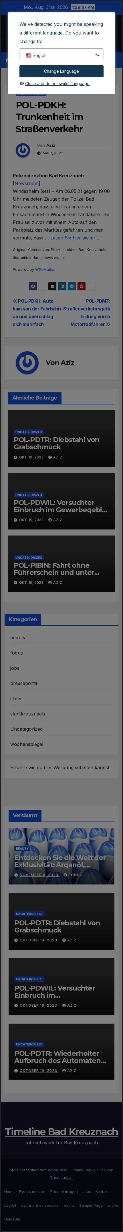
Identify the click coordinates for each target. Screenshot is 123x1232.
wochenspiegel (26, 744)
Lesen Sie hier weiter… (74, 238)
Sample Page (91, 1205)
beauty (17, 637)
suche (112, 1205)
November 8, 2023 (39, 875)
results (69, 1205)
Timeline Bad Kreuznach (61, 1132)
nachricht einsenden (39, 1205)
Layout (10, 1205)
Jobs (86, 1191)
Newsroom (27, 183)
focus (16, 653)
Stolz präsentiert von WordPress (39, 1170)
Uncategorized (28, 432)
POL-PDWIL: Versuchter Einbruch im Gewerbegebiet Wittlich (61, 509)
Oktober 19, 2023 (39, 940)
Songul (76, 875)
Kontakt (102, 1191)
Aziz (50, 145)
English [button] (40, 55)
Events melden (32, 1191)
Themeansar (61, 1177)
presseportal (24, 683)
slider (16, 698)
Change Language (61, 71)
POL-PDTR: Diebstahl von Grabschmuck (56, 443)
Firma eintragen (64, 1191)
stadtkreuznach (27, 714)
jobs (14, 668)
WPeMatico (45, 269)
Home (9, 1191)
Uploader (12, 1219)
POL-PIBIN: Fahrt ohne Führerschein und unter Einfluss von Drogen (54, 572)
